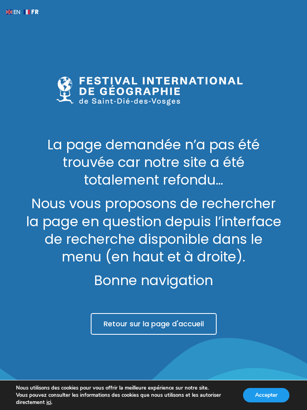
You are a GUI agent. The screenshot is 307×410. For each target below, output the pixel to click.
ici (48, 402)
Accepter (266, 395)
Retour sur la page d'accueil (154, 324)
